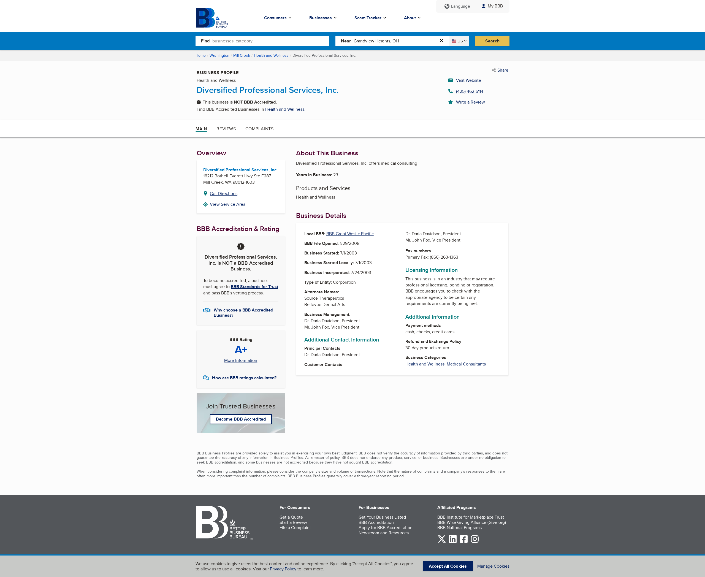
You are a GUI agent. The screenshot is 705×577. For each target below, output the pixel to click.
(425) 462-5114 (469, 91)
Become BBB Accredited (241, 419)
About (410, 18)
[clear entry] (443, 41)
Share (502, 70)
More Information (240, 360)
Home (201, 55)
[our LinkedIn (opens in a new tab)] (452, 542)
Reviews (226, 129)
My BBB (495, 6)
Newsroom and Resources (384, 533)
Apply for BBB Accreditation (386, 527)
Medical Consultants (466, 364)
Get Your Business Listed (382, 517)
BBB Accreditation (376, 522)
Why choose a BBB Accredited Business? (243, 312)
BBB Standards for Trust (254, 286)
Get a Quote (291, 517)
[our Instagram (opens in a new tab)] (474, 542)
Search (492, 41)
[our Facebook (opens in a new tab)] (463, 542)
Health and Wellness (271, 55)
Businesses (320, 18)
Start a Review (293, 522)
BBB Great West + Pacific (350, 234)
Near (346, 41)
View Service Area (227, 204)
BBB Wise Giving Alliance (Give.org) (471, 522)
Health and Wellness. (285, 109)
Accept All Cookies (448, 566)
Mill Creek (241, 55)
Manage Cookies (493, 566)
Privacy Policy (283, 569)
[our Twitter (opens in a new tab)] (441, 542)
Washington (219, 55)
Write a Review (470, 102)
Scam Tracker (367, 18)
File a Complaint (295, 527)
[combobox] (270, 41)
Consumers (275, 18)
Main (201, 129)
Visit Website (468, 80)
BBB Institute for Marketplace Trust (470, 517)
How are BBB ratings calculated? (244, 378)
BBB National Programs (459, 527)
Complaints (259, 129)
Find (205, 41)
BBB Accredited (260, 102)
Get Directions (223, 193)
